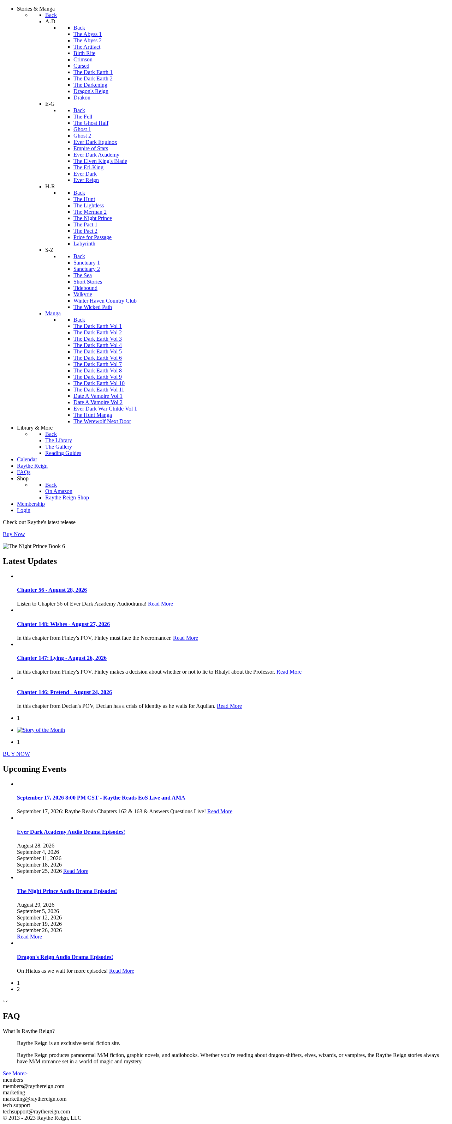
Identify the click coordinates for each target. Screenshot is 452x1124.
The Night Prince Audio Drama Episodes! (67, 891)
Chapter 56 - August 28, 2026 (52, 590)
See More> (15, 1073)
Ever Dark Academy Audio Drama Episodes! (71, 832)
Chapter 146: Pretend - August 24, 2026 (64, 692)
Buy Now (14, 534)
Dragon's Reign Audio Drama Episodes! (65, 957)
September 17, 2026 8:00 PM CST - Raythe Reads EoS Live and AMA (101, 798)
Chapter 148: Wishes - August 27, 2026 (63, 624)
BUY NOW (16, 754)
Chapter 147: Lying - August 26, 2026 (62, 658)
